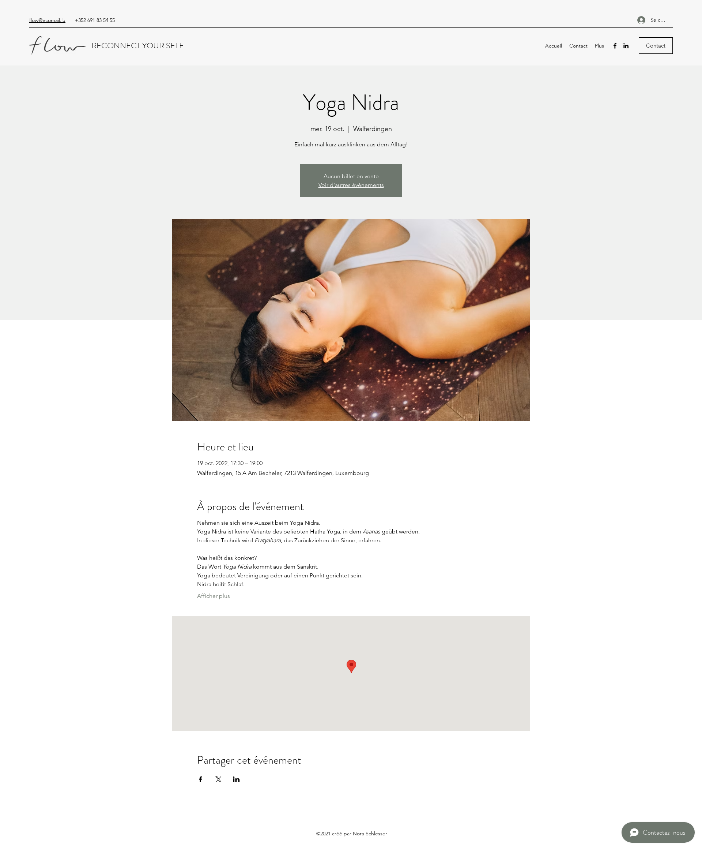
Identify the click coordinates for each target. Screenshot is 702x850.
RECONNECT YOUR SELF (138, 45)
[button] (656, 45)
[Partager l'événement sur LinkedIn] (236, 779)
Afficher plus (213, 595)
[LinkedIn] (626, 45)
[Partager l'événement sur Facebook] (200, 779)
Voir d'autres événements (351, 184)
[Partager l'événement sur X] (218, 779)
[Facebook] (615, 45)
